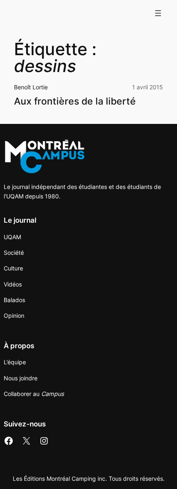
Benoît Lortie (31, 87)
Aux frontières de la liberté (75, 101)
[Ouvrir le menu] (158, 13)
